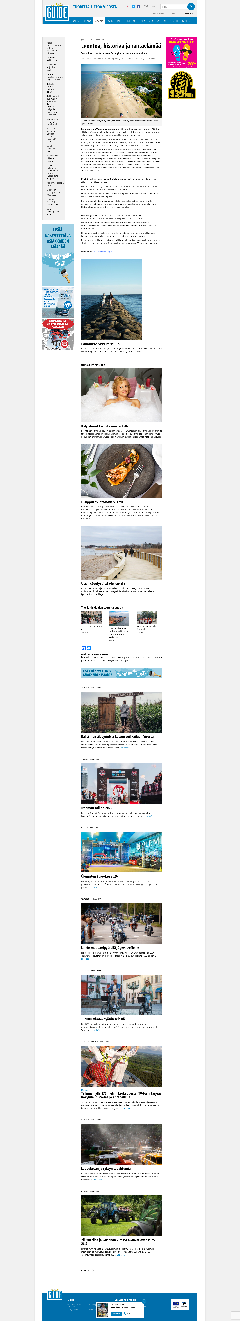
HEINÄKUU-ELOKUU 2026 (123, 1307)
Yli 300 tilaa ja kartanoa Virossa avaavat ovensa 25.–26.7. (53, 135)
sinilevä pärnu (96, 660)
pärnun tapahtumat (152, 657)
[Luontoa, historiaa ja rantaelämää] (121, 91)
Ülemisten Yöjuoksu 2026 (52, 67)
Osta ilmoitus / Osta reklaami (76, 1305)
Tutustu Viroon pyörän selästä (50, 88)
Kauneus (87, 20)
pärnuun (85, 660)
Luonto (110, 20)
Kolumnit (174, 20)
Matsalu (85, 657)
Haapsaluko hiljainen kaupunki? (52, 158)
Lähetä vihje (173, 14)
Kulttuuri (131, 20)
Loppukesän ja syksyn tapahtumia (52, 122)
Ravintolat (186, 20)
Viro (151, 20)
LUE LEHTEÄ (116, 1313)
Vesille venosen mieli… (51, 149)
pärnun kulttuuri (132, 657)
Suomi (152, 6)
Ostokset (76, 20)
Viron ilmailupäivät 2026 (53, 212)
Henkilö (142, 20)
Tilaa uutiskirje (158, 14)
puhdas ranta (98, 657)
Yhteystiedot (73, 1309)
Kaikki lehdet (188, 14)
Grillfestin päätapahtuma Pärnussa (54, 192)
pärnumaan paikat (114, 657)
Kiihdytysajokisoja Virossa (55, 184)
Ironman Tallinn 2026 (52, 59)
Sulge (144, 1301)
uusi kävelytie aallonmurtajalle (116, 660)
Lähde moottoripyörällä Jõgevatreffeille (55, 77)
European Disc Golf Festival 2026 (53, 202)
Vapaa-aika (99, 20)
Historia (120, 20)
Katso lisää (86, 1270)
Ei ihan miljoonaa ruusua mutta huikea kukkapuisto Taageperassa (53, 172)
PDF (128, 1313)
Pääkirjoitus (161, 20)
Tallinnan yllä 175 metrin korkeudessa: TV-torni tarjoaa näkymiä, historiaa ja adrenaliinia (53, 105)
